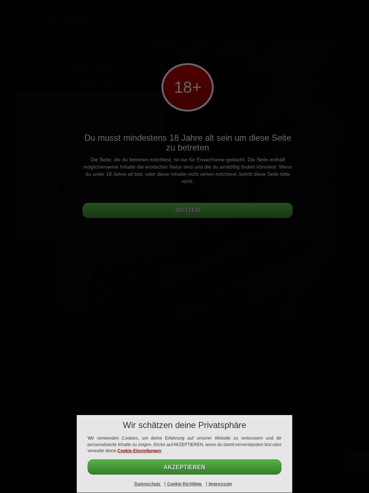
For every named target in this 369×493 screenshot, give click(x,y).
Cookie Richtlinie (185, 484)
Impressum (220, 484)
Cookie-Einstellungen (139, 450)
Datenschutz (147, 484)
